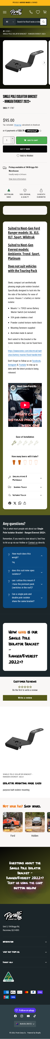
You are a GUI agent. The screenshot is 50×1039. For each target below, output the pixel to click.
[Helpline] (31, 12)
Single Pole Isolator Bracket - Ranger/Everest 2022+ (24, 34)
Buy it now (25, 149)
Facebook (36, 361)
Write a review (25, 697)
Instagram (12, 364)
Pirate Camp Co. (21, 1033)
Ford (13, 835)
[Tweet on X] (15, 503)
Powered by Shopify (34, 1033)
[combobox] (31, 22)
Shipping (17, 125)
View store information (17, 179)
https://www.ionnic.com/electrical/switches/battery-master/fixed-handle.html (25, 353)
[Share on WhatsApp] (20, 503)
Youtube (22, 364)
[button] (5, 12)
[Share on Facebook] (10, 503)
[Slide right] (44, 62)
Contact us (33, 542)
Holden (34, 835)
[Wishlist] (38, 12)
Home (7, 31)
